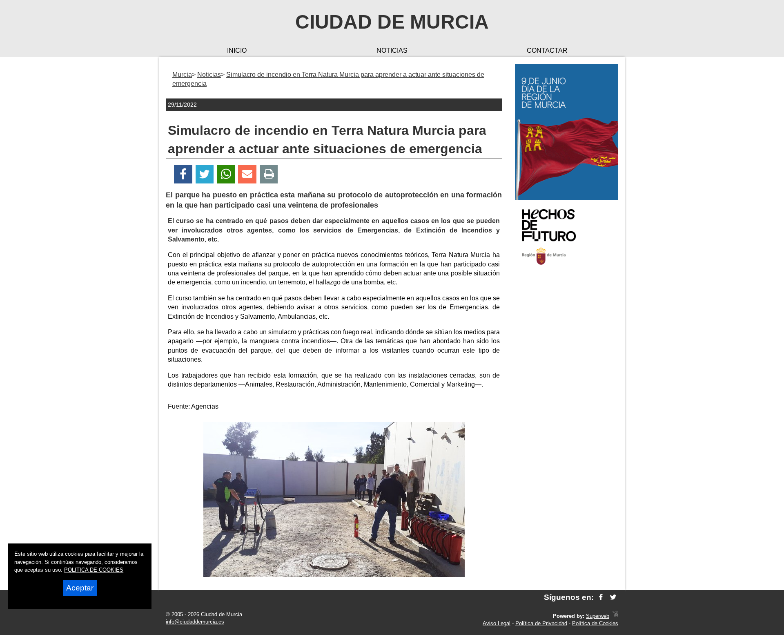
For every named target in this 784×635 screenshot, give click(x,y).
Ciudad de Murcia (392, 22)
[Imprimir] (269, 174)
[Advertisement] (566, 402)
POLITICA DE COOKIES (93, 570)
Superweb (597, 616)
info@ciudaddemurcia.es (195, 622)
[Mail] (247, 174)
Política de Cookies (595, 623)
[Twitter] (205, 174)
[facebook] (601, 597)
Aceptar (80, 588)
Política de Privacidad (541, 623)
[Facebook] (183, 174)
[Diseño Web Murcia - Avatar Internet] (615, 616)
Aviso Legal (496, 623)
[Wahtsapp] (226, 174)
